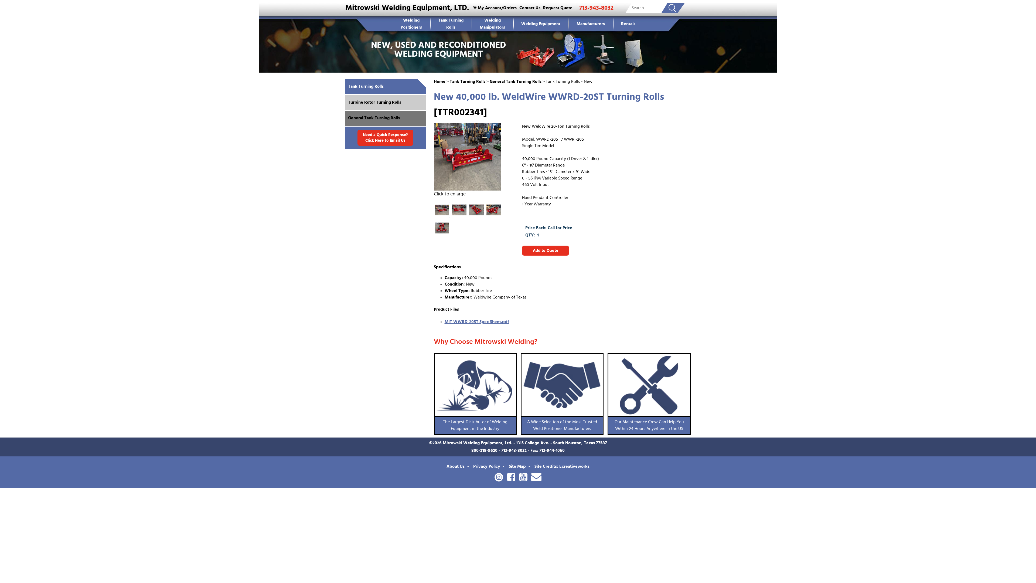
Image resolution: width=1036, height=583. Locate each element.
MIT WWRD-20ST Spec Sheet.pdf (477, 322)
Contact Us (529, 8)
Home (439, 81)
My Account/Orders (497, 8)
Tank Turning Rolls (451, 23)
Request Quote (557, 8)
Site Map (517, 466)
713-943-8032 (596, 8)
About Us (456, 466)
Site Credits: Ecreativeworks (561, 466)
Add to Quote (545, 251)
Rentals (628, 24)
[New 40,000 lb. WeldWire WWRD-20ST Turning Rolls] (472, 157)
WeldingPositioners (411, 23)
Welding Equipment (540, 24)
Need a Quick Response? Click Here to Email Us (385, 138)
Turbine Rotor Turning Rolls (374, 102)
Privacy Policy (486, 466)
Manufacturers (591, 24)
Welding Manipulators (492, 23)
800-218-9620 (484, 450)
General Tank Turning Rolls (515, 81)
